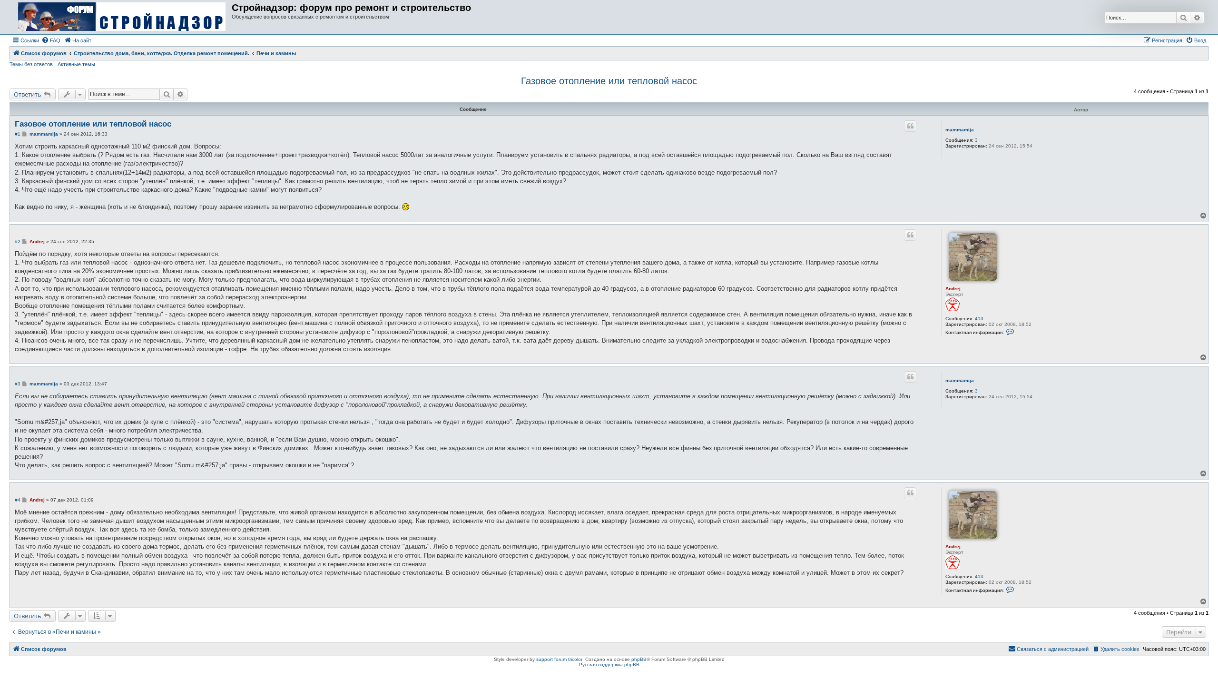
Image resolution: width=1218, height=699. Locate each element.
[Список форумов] (122, 17)
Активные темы (76, 64)
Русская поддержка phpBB (609, 664)
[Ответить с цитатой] (910, 126)
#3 (17, 383)
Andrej (953, 288)
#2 (17, 241)
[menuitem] (50, 40)
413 (979, 318)
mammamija (959, 129)
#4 (17, 499)
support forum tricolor (559, 659)
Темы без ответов (31, 64)
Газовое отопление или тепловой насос (609, 81)
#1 (17, 134)
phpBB (639, 659)
